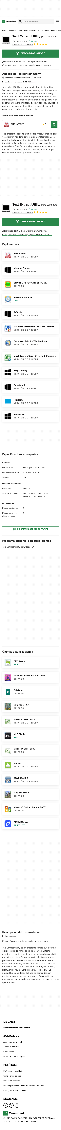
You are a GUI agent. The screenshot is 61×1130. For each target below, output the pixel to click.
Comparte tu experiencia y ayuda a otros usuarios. (27, 65)
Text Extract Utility (34, 36)
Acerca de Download (12, 1042)
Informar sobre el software (32, 529)
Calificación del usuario (22, 44)
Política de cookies (11, 1081)
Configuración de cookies (14, 1090)
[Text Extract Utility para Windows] (6, 40)
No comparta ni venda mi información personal (23, 1085)
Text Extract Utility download (16, 547)
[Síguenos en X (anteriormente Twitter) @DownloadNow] (11, 1105)
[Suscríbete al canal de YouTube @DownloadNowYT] (17, 1105)
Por (19, 41)
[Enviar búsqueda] (20, 21)
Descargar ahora (32, 53)
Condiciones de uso (12, 1076)
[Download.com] (9, 21)
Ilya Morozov (10, 936)
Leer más (33, 82)
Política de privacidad (12, 1071)
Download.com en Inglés (14, 1056)
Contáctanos (8, 1052)
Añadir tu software (11, 1047)
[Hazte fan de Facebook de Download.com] (5, 1105)
